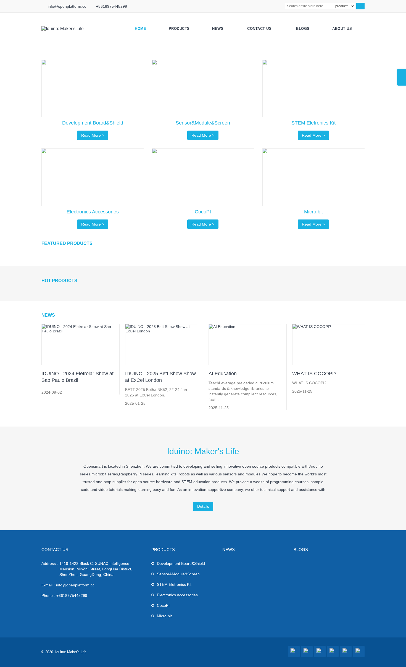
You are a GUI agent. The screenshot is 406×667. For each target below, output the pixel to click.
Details (203, 506)
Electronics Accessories (177, 595)
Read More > (92, 135)
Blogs (303, 29)
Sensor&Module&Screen (178, 574)
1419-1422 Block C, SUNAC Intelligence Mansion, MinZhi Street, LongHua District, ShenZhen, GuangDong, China (95, 569)
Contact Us (259, 29)
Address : (49, 563)
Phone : (48, 595)
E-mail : (48, 585)
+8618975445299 (111, 6)
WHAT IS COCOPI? (314, 373)
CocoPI (163, 605)
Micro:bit (164, 616)
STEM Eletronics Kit (174, 584)
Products (179, 29)
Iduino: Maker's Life (203, 451)
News (217, 29)
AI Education (223, 373)
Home (140, 29)
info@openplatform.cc (67, 6)
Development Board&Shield (181, 563)
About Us (342, 29)
